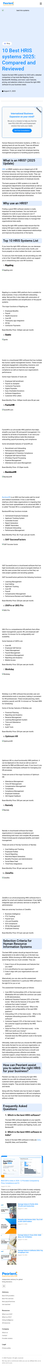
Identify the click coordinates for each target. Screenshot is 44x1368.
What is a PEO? (7, 1317)
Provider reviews (7, 1338)
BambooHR (6, 497)
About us (5, 1332)
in (4, 1286)
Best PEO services (7, 1298)
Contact (4, 1335)
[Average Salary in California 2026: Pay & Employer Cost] (8, 1257)
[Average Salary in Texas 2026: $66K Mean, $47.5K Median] (8, 1241)
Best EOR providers (8, 1295)
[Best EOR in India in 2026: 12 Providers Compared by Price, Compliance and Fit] (22, 1166)
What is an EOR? (7, 1314)
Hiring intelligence (7, 1320)
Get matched (6, 1304)
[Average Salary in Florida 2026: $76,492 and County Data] (8, 1211)
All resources (6, 1323)
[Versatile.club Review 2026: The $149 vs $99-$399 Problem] (8, 1226)
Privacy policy (6, 1348)
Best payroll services (8, 1301)
